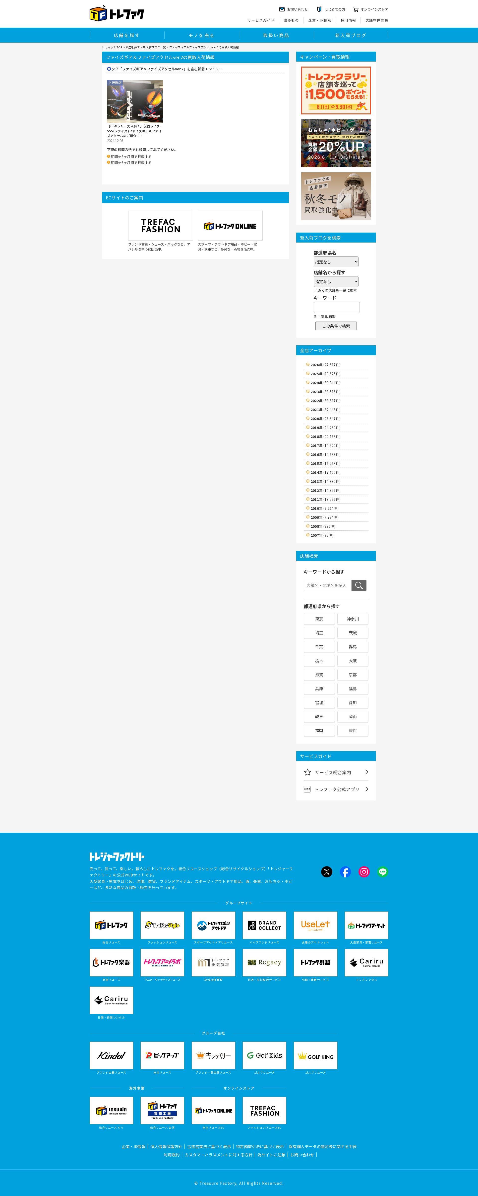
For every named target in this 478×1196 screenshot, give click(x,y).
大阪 (353, 661)
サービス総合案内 (333, 772)
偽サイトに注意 (271, 1155)
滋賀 (319, 675)
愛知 (353, 702)
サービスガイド (261, 20)
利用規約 (172, 1155)
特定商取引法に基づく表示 (260, 1146)
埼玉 (319, 633)
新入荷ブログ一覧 (154, 47)
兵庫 (319, 688)
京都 (353, 675)
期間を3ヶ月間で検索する (131, 156)
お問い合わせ (302, 1155)
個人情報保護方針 (166, 1146)
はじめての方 (334, 9)
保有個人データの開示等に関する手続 (323, 1146)
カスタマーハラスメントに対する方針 (218, 1155)
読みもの (291, 20)
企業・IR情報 (320, 20)
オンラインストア (374, 9)
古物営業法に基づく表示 (209, 1146)
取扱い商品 (276, 35)
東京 (319, 619)
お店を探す (132, 47)
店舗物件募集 (376, 20)
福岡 (319, 730)
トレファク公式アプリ (336, 789)
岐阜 (319, 716)
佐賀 (353, 730)
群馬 (353, 647)
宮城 (319, 702)
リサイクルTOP (112, 47)
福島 (353, 688)
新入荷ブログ (351, 35)
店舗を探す (127, 35)
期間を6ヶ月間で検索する (131, 162)
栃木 (319, 661)
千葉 (319, 647)
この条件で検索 (336, 326)
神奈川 (353, 619)
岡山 (353, 716)
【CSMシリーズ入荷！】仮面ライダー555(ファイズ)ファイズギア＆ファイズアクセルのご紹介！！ (135, 131)
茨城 (353, 633)
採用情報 (348, 20)
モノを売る (201, 35)
